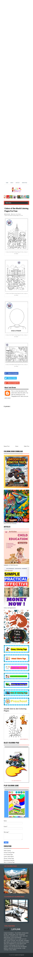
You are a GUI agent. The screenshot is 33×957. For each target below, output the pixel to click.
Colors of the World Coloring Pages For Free (13, 215)
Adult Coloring (7, 850)
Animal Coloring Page (9, 852)
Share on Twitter (12, 378)
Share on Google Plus (13, 383)
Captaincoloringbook (19, 954)
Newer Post (6, 446)
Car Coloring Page (8, 854)
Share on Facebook (13, 373)
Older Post (26, 446)
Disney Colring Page (9, 858)
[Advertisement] (16, 16)
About (11, 182)
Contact (18, 182)
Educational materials (9, 860)
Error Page (24, 182)
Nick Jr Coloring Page (9, 862)
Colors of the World (17, 214)
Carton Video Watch (9, 856)
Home (7, 182)
